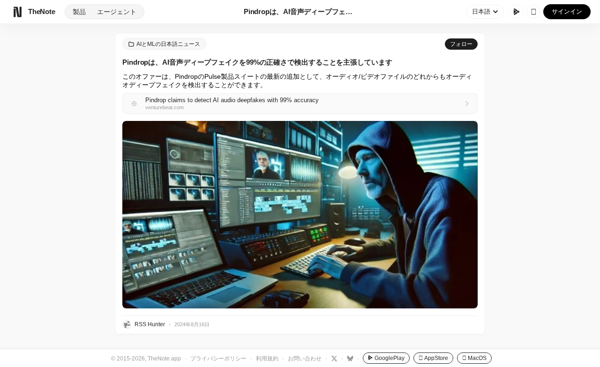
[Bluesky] (349, 358)
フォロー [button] (461, 44)
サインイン (567, 11)
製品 (79, 11)
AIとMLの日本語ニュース (168, 44)
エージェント (116, 11)
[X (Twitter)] (333, 358)
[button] (300, 214)
